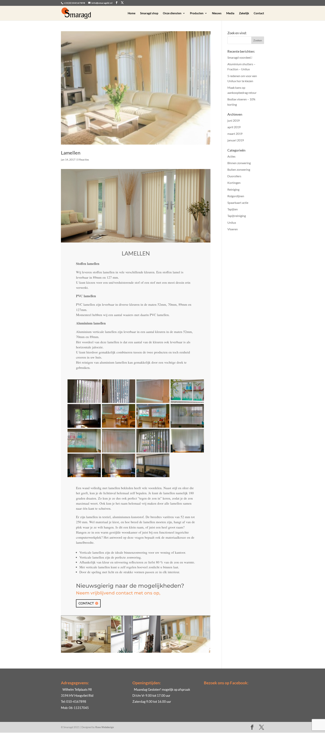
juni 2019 (233, 120)
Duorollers (234, 176)
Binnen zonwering (239, 163)
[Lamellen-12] (153, 452)
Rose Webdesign (104, 727)
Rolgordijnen (235, 196)
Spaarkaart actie (237, 202)
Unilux (231, 222)
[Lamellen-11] (118, 452)
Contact (259, 13)
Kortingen (234, 182)
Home (131, 13)
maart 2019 (234, 133)
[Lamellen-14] (187, 403)
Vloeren (232, 229)
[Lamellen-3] (187, 452)
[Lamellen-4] (84, 427)
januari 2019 (235, 140)
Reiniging (233, 189)
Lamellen (70, 153)
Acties (231, 156)
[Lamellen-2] (84, 477)
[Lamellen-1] (118, 477)
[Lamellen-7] (118, 427)
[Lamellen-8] (84, 452)
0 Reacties (83, 159)
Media (230, 13)
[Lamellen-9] (153, 403)
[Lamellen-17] (84, 403)
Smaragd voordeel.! (239, 57)
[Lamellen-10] (187, 427)
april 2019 (234, 127)
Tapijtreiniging (236, 216)
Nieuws (217, 13)
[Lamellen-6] (153, 427)
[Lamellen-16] (118, 403)
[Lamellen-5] (153, 477)
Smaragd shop (149, 13)
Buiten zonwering (238, 169)
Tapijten (232, 209)
